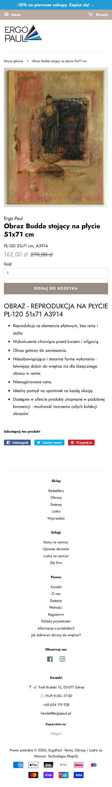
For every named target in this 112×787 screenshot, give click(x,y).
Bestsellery (56, 490)
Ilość (8, 264)
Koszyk (101, 14)
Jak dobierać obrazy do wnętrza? (56, 635)
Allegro (56, 733)
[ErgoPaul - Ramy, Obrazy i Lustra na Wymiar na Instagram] (62, 660)
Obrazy (56, 497)
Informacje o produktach (56, 628)
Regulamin (56, 614)
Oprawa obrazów (56, 548)
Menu (15, 14)
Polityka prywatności (56, 621)
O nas (56, 593)
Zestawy (56, 504)
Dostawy (56, 600)
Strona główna (13, 61)
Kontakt (56, 586)
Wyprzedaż (56, 518)
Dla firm (56, 562)
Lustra (56, 511)
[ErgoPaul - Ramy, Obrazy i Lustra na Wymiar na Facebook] (50, 660)
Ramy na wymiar (56, 542)
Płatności (56, 607)
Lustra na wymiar (56, 555)
